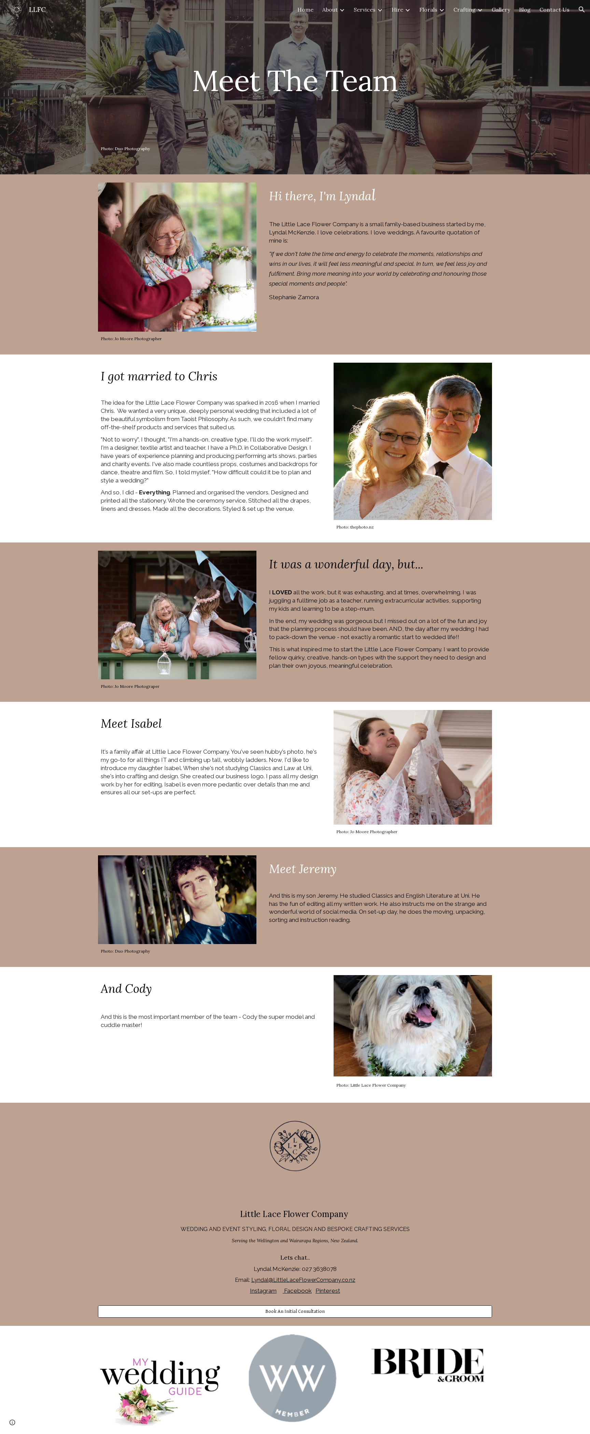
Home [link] (305, 9)
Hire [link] (397, 9)
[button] (582, 9)
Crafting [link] (464, 9)
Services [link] (365, 9)
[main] (295, 87)
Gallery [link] (501, 9)
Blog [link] (525, 9)
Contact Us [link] (554, 9)
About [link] (330, 9)
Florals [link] (428, 9)
